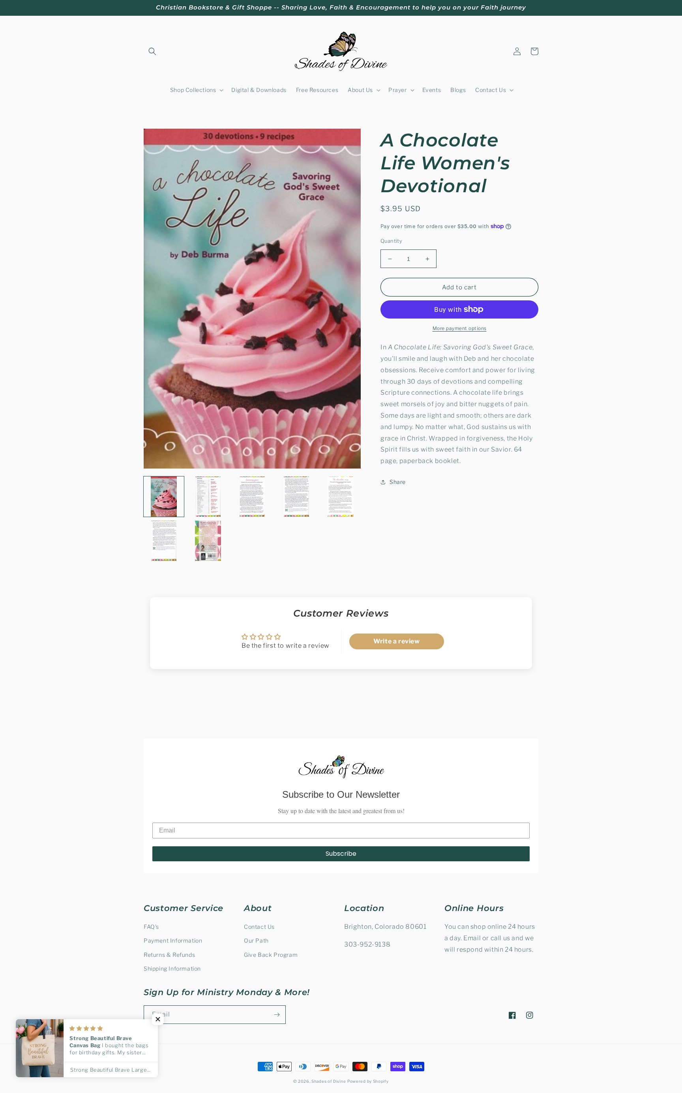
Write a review (396, 641)
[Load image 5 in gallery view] (340, 496)
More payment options (460, 328)
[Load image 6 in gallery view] (164, 541)
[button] (152, 51)
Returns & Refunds (169, 954)
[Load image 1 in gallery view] (164, 496)
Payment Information (173, 940)
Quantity (391, 241)
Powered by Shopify (368, 1081)
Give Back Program (271, 954)
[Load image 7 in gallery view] (208, 541)
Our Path (256, 940)
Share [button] (398, 481)
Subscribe (341, 853)
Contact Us (259, 926)
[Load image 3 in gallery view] (252, 496)
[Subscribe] (276, 1014)
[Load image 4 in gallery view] (296, 496)
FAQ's (151, 926)
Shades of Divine (328, 1081)
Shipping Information (172, 968)
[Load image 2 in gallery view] (208, 496)
